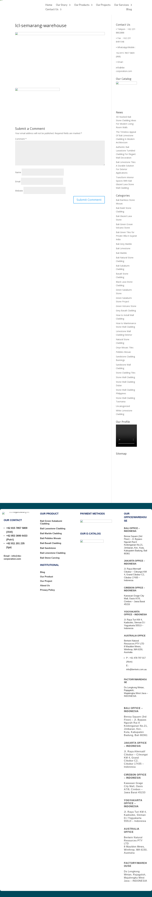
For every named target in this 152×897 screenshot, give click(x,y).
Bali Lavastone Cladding (52, 528)
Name (18, 172)
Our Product (46, 576)
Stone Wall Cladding (125, 377)
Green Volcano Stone (126, 306)
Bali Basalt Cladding (50, 543)
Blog (129, 9)
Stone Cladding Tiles (125, 372)
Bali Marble (121, 253)
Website (19, 190)
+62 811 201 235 (15, 543)
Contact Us (51, 9)
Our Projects (103, 5)
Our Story (61, 5)
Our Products (81, 5)
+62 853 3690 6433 (16, 535)
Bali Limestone (123, 248)
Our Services (121, 5)
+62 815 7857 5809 (16, 528)
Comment (21, 138)
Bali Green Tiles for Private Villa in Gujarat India (126, 236)
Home (48, 5)
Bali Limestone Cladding (52, 553)
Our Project (46, 581)
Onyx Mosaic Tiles (124, 347)
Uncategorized (123, 406)
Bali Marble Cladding (51, 533)
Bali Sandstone (48, 548)
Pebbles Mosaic (123, 352)
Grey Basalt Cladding (126, 310)
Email (17, 181)
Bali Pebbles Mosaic (50, 538)
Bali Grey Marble (124, 244)
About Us (45, 585)
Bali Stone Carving (50, 558)
